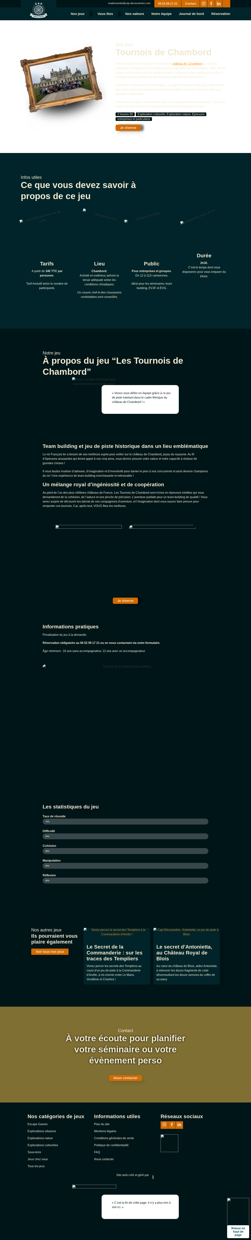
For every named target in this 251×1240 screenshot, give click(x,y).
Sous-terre (34, 1152)
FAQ (97, 1152)
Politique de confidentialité (111, 1145)
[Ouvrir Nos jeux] (87, 13)
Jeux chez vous (38, 1159)
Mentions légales (105, 1131)
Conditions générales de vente (114, 1138)
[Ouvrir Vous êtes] (116, 13)
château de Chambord (187, 63)
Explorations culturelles (43, 1145)
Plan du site (102, 1124)
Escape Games (38, 1124)
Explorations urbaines (42, 1131)
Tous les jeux (36, 1166)
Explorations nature (40, 1138)
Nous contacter (104, 1159)
